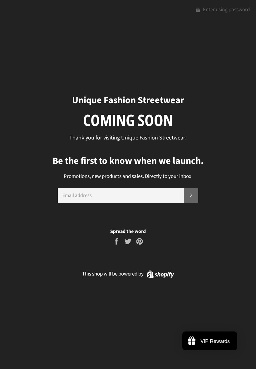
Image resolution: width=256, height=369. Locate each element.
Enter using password (226, 9)
